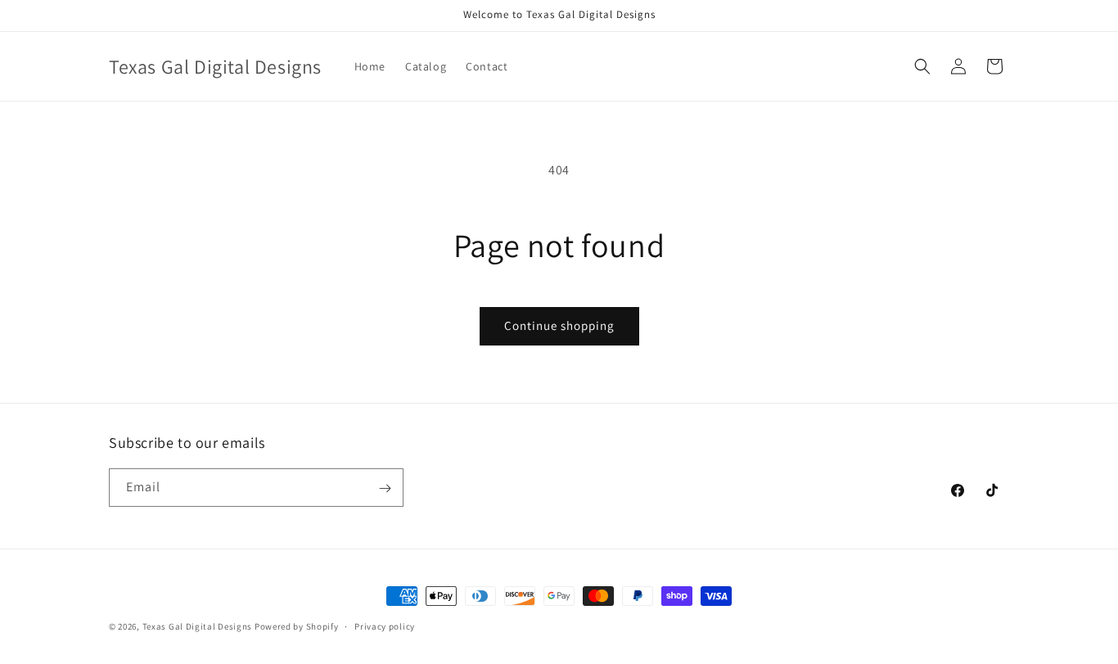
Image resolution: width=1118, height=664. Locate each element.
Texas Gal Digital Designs (197, 626)
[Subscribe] (385, 488)
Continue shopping (559, 325)
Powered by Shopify (297, 626)
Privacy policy (384, 625)
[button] (922, 66)
